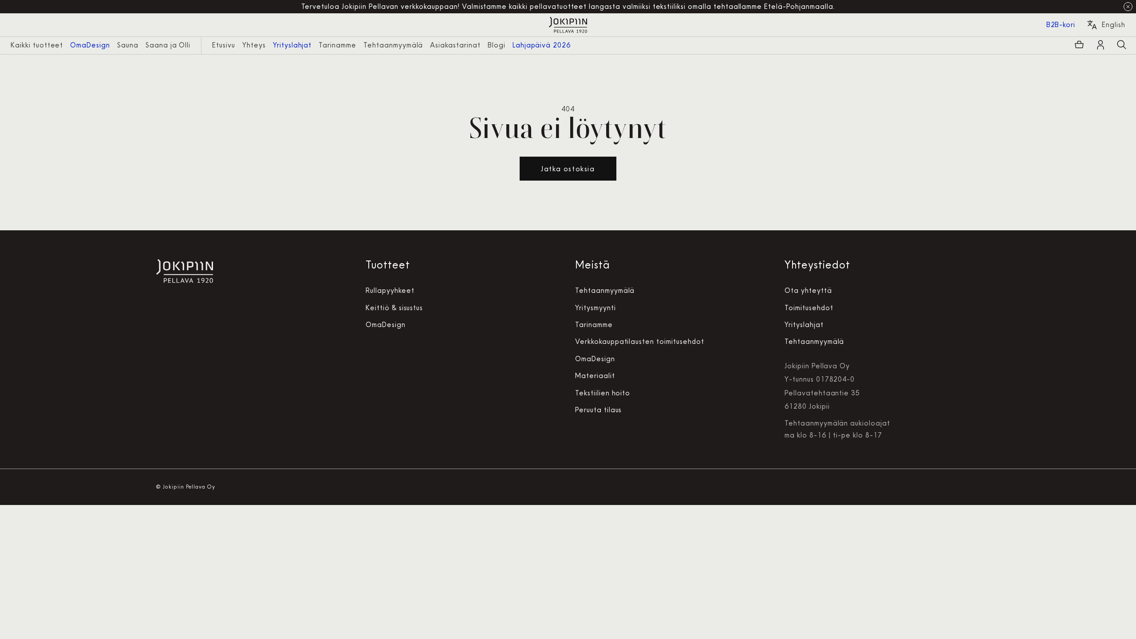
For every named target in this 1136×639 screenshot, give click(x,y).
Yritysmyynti (595, 307)
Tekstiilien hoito (602, 393)
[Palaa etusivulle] (568, 24)
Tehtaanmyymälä (605, 290)
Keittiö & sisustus (394, 307)
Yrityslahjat (804, 324)
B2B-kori (1061, 24)
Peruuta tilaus (598, 409)
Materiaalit (595, 375)
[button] (1122, 45)
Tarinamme (594, 324)
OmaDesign (386, 324)
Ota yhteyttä (808, 290)
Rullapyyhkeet (390, 290)
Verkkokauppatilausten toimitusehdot (639, 341)
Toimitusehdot (809, 307)
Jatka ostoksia (568, 169)
